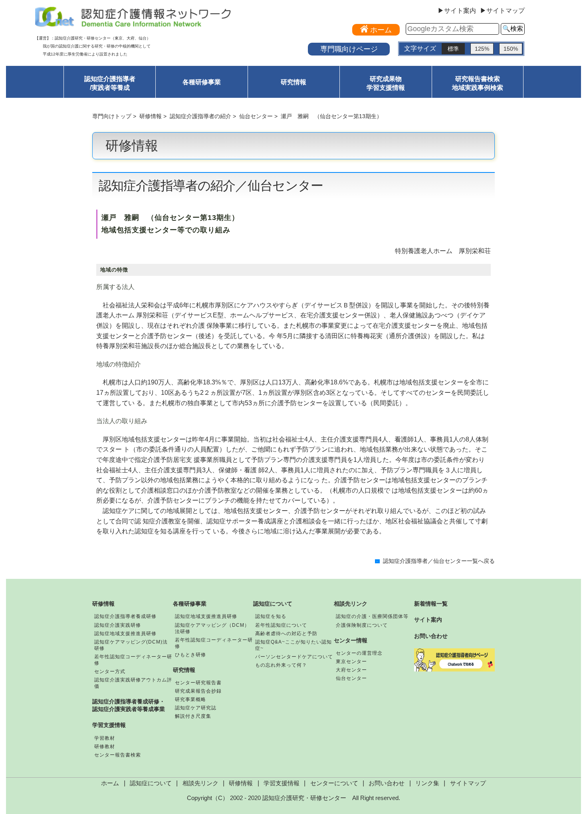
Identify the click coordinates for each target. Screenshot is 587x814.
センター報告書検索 (117, 755)
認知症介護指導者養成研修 (125, 616)
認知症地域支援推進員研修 (125, 633)
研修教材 (104, 746)
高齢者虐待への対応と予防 (286, 633)
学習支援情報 (109, 725)
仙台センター (256, 116)
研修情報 (150, 116)
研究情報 (293, 82)
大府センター (351, 670)
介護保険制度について (362, 625)
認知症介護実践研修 (117, 625)
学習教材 (104, 738)
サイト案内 (428, 619)
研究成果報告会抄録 (198, 691)
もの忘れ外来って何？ (281, 665)
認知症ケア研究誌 (195, 708)
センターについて (334, 783)
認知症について (272, 603)
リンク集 (427, 783)
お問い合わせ (431, 636)
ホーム (110, 783)
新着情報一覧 (431, 603)
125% (482, 49)
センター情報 (350, 640)
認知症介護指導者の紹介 (200, 116)
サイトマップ (468, 783)
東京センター (351, 661)
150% (511, 49)
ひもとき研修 (190, 655)
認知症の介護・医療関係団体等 (372, 616)
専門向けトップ (111, 116)
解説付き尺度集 (193, 716)
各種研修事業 (201, 82)
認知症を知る (270, 616)
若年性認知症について (281, 625)
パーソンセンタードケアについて (294, 657)
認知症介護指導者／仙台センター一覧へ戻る (439, 561)
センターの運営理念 (359, 653)
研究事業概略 (190, 699)
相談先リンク (350, 603)
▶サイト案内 (457, 11)
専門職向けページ (349, 49)
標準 (453, 49)
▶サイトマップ (502, 11)
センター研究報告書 (198, 682)
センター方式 (109, 671)
